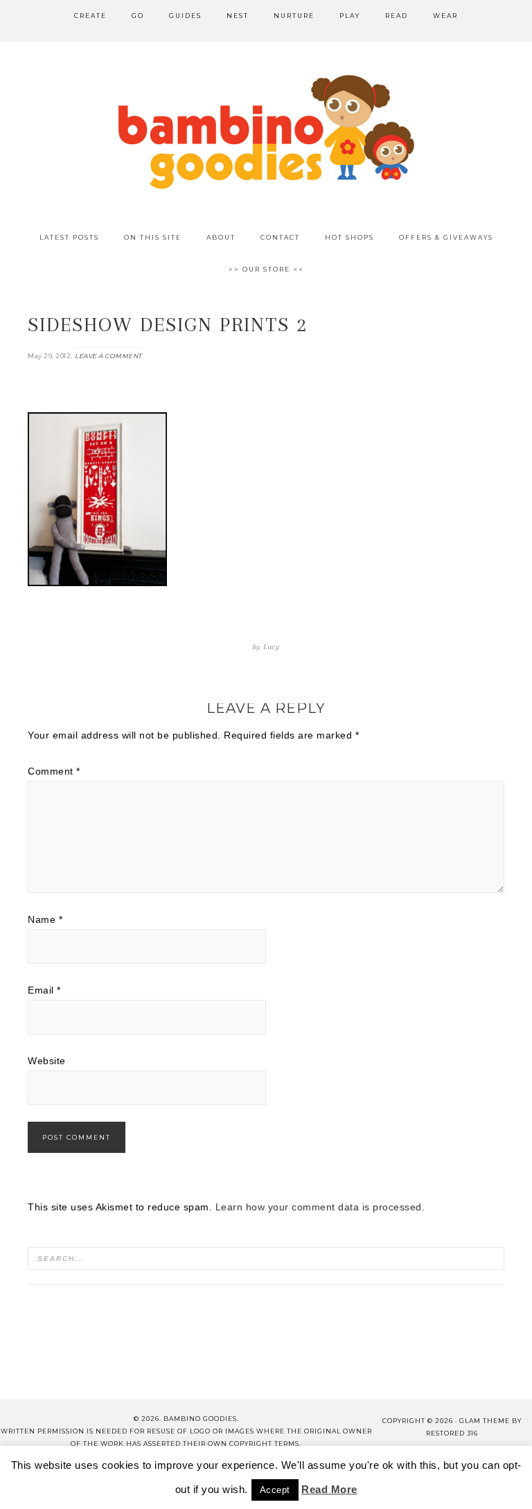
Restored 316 (452, 1433)
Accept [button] (275, 1490)
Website (47, 1060)
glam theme (484, 1420)
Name (45, 919)
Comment (54, 771)
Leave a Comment (108, 356)
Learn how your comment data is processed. (320, 1206)
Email (44, 990)
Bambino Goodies (266, 131)
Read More (329, 1489)
